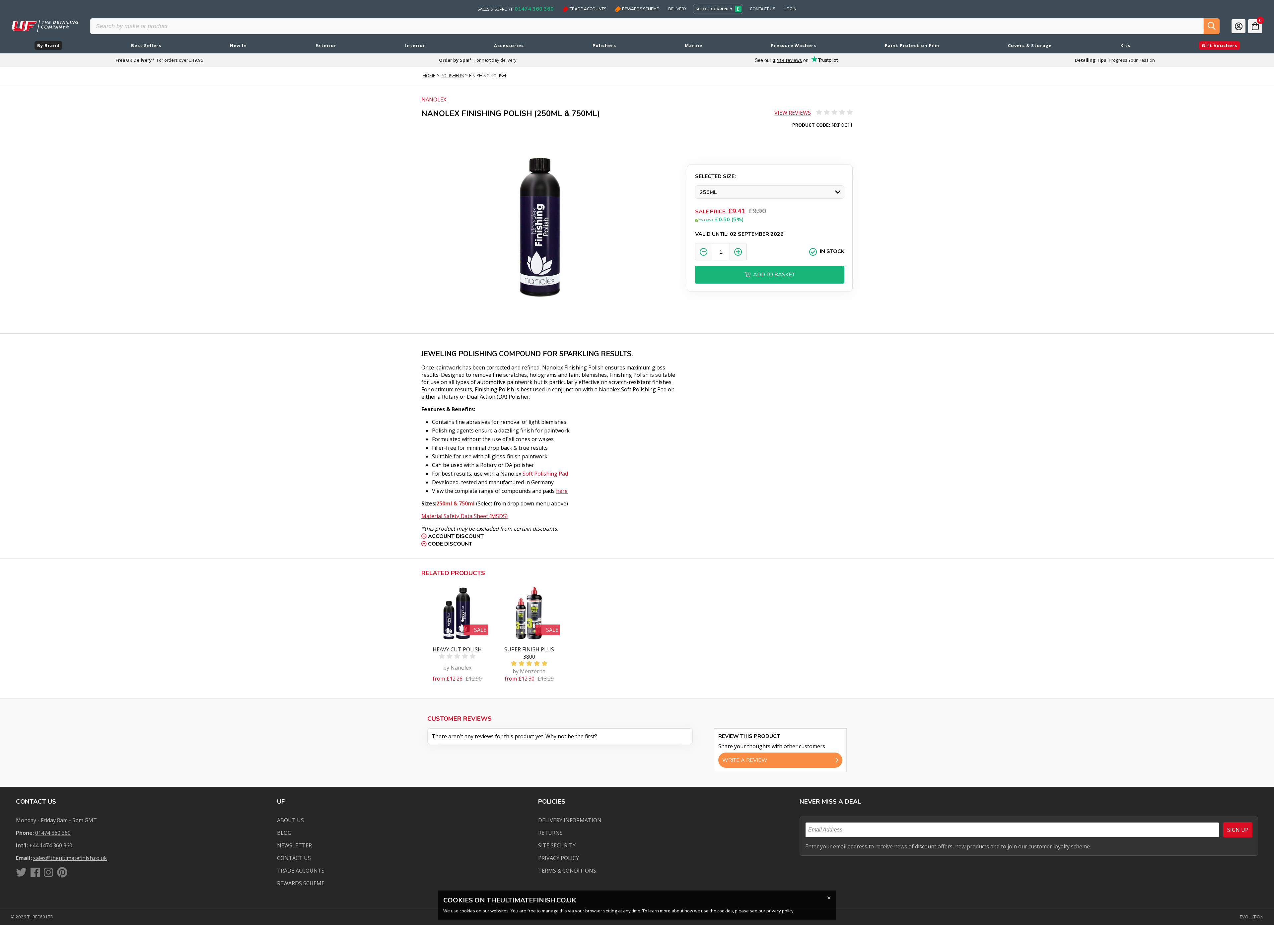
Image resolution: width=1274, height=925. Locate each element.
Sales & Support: (515, 9)
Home (429, 76)
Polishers (452, 76)
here (562, 491)
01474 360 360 (53, 832)
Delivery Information (570, 820)
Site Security (557, 845)
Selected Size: (715, 176)
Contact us (294, 858)
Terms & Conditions (567, 870)
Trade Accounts (588, 9)
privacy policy (780, 911)
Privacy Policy (558, 858)
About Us (290, 820)
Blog (284, 832)
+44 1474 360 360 (50, 845)
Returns (550, 832)
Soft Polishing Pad (545, 473)
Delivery (677, 9)
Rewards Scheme (640, 9)
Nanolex (433, 99)
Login (790, 9)
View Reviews (792, 112)
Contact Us (762, 9)
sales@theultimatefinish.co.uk (70, 858)
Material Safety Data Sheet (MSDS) (464, 516)
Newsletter (294, 845)
